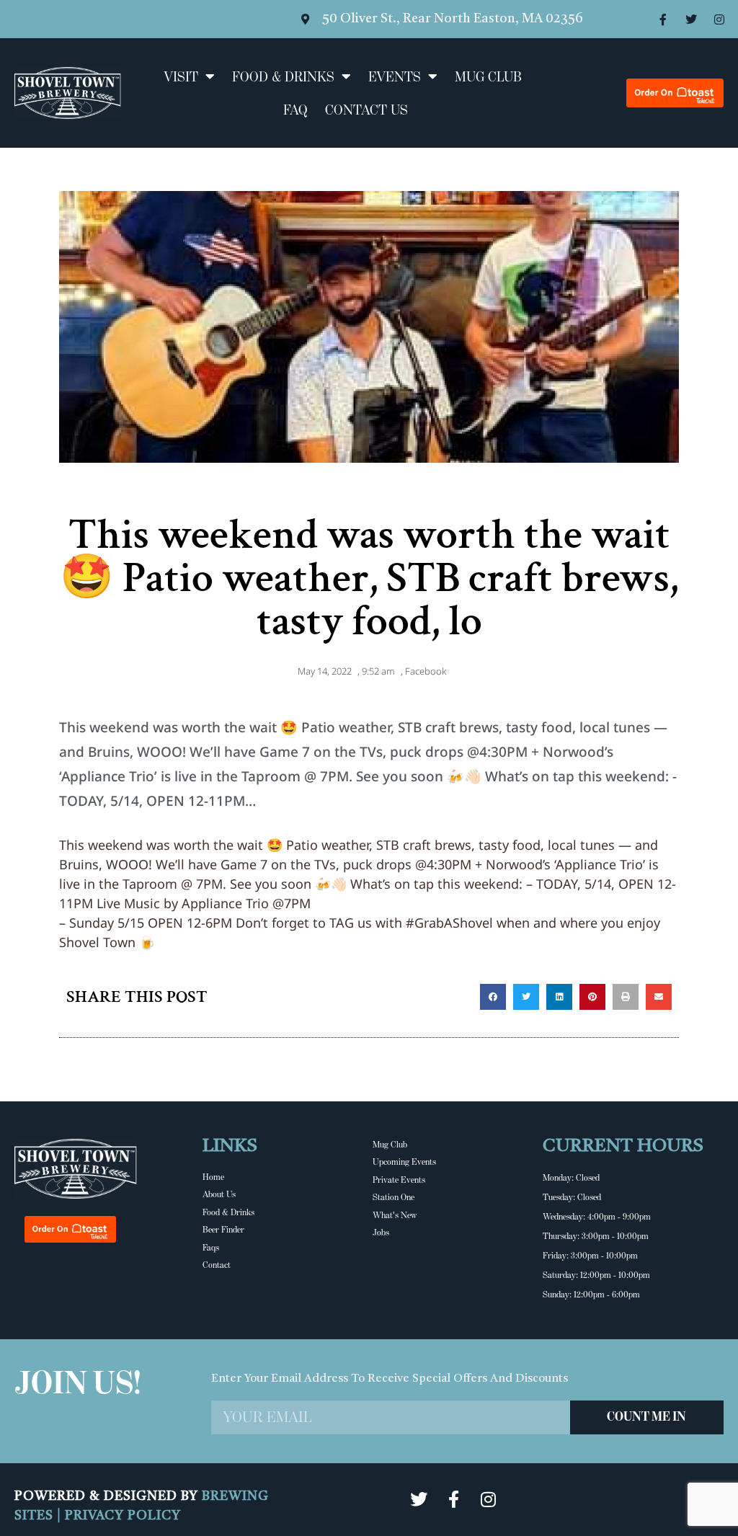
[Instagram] (719, 19)
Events (394, 76)
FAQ (295, 109)
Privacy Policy (123, 1515)
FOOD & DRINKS (283, 76)
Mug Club (488, 76)
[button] (493, 997)
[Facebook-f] (663, 19)
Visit (181, 76)
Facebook (425, 671)
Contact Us (366, 109)
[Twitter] (691, 19)
